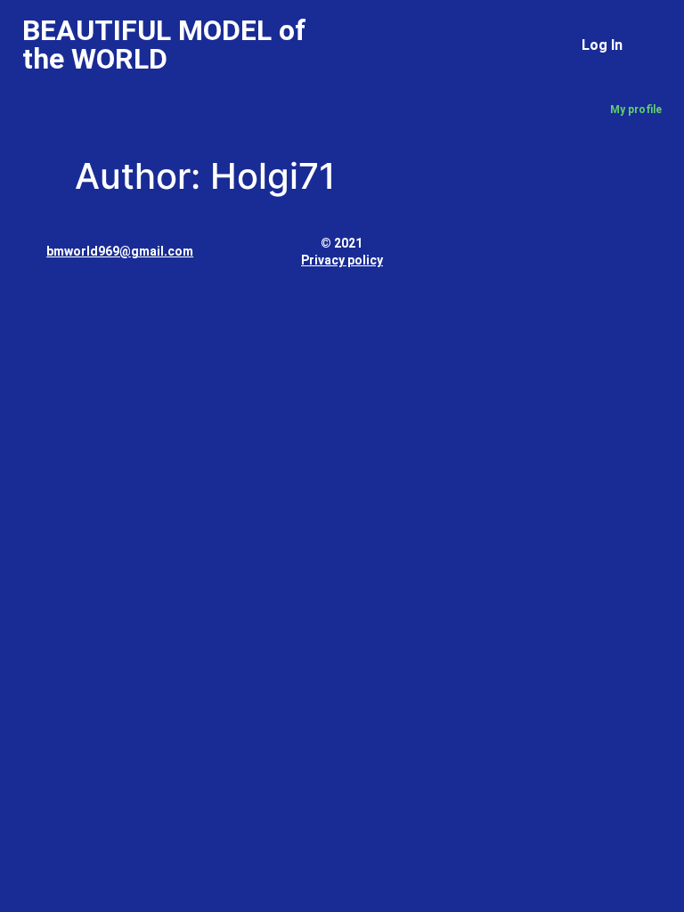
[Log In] (642, 40)
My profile (636, 109)
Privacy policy (342, 260)
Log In (602, 45)
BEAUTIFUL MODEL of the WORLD (164, 44)
